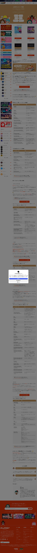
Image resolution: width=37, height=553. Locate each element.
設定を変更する (18, 280)
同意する (18, 278)
